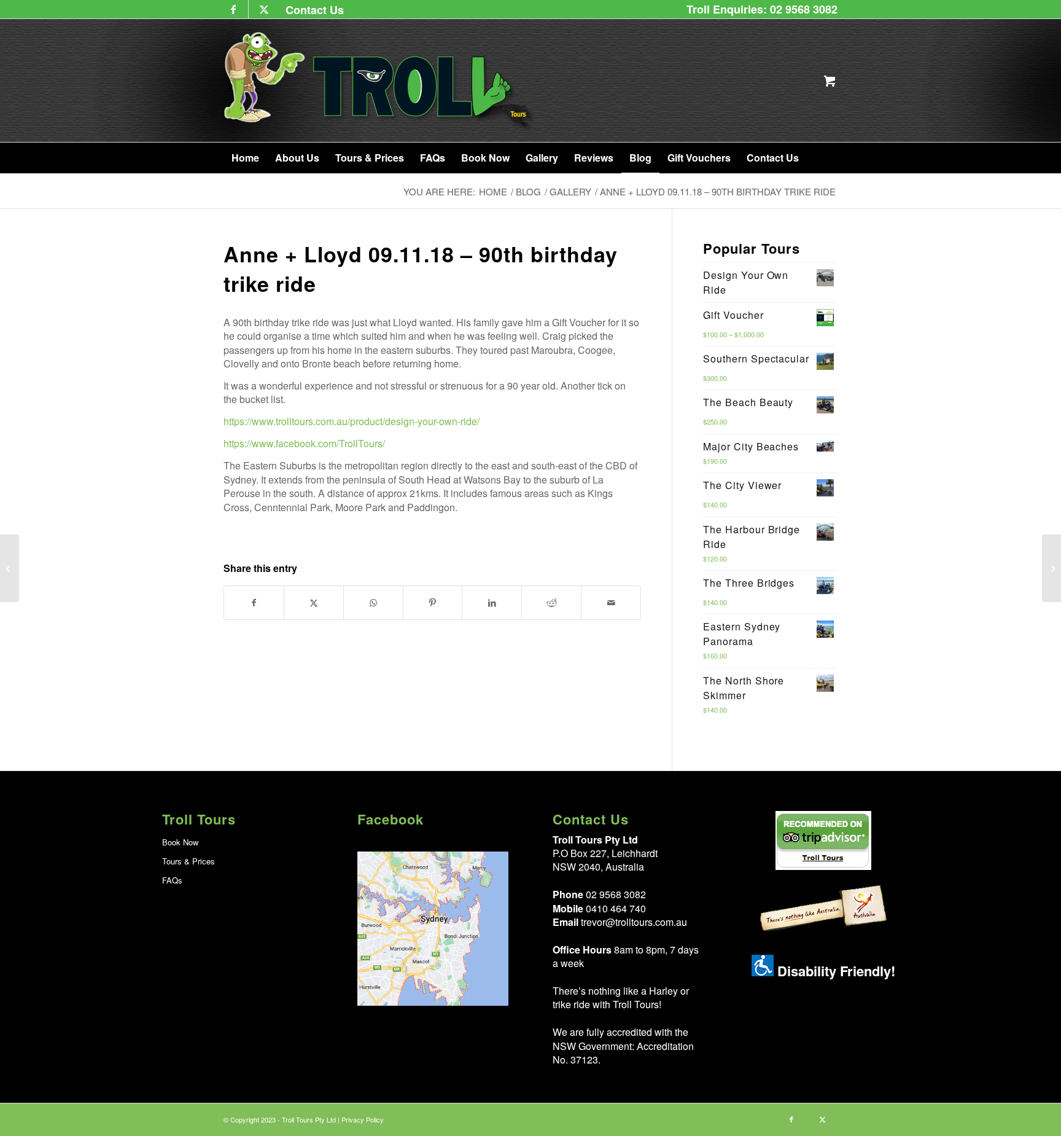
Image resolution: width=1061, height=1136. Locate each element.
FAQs (172, 880)
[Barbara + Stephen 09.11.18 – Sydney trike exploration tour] (1051, 568)
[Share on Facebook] (254, 602)
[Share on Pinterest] (432, 602)
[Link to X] (264, 9)
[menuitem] (311, 9)
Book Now (180, 842)
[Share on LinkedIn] (491, 602)
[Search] (821, 158)
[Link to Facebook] (233, 9)
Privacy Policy (362, 1119)
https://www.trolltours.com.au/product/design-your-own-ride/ (351, 421)
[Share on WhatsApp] (373, 602)
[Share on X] (313, 602)
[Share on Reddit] (551, 602)
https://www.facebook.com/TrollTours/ (304, 443)
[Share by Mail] (610, 602)
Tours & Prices (188, 861)
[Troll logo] (379, 80)
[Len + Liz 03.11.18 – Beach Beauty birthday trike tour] (9, 568)
